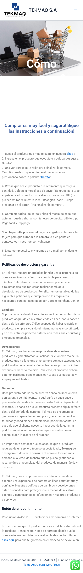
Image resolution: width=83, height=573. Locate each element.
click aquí (8, 540)
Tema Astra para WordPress (41, 564)
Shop (70, 153)
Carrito (45, 177)
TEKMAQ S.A (43, 10)
